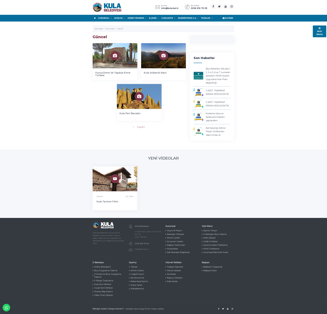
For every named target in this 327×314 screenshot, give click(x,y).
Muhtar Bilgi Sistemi (103, 291)
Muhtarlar (171, 274)
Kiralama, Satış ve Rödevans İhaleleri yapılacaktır (215, 117)
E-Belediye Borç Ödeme (215, 234)
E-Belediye (168, 18)
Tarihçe (134, 267)
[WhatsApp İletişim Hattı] (6, 307)
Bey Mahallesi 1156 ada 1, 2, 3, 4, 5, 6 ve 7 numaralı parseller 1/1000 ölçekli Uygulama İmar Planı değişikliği (218, 76)
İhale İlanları (172, 281)
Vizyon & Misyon (174, 230)
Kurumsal (104, 18)
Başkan (118, 18)
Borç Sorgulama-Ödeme (106, 270)
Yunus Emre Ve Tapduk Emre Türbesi (112, 74)
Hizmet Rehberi (136, 18)
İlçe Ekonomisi (137, 278)
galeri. (141, 127)
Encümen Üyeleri (175, 241)
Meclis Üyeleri (173, 238)
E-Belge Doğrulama (103, 280)
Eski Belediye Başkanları (178, 252)
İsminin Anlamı (137, 270)
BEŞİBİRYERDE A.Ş (187, 18)
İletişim (229, 18)
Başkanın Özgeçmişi (212, 267)
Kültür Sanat (136, 285)
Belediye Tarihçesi (175, 234)
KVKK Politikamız (211, 248)
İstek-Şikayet (209, 238)
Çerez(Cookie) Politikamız (215, 245)
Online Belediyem (102, 267)
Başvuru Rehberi (174, 278)
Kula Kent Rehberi (102, 284)
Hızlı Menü (320, 33)
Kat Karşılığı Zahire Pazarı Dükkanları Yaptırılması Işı (215, 131)
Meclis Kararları (174, 270)
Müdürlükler (172, 248)
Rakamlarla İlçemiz (139, 281)
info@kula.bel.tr (142, 249)
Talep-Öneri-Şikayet (103, 295)
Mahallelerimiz (137, 288)
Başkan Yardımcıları (176, 245)
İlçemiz (153, 18)
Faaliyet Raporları (175, 267)
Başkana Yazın (210, 270)
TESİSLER (206, 18)
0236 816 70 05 (142, 243)
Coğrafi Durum (137, 274)
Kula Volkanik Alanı (155, 72)
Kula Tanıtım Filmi (107, 201)
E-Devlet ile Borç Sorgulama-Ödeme (108, 275)
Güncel (99, 196)
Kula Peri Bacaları (130, 113)
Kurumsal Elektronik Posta (215, 252)
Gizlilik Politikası (210, 241)
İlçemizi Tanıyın (210, 230)
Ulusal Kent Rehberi (103, 288)
